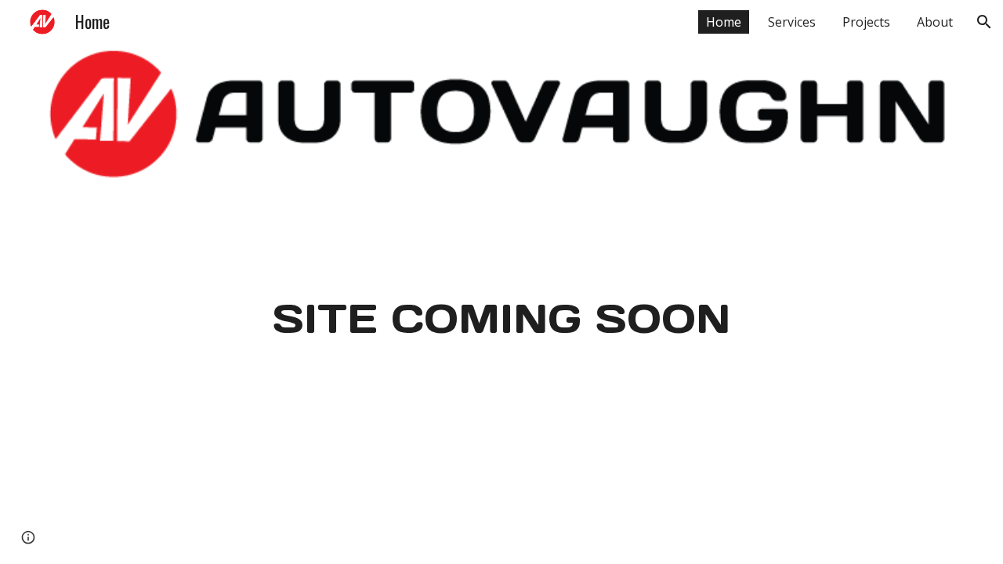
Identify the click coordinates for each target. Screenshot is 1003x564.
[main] (501, 317)
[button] (984, 22)
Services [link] (792, 22)
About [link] (935, 22)
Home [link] (723, 22)
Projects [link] (866, 22)
